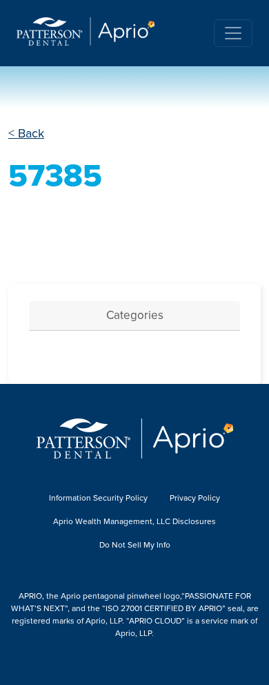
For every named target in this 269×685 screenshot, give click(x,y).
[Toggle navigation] (233, 33)
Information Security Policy (98, 498)
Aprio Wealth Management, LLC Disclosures (134, 521)
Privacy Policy (195, 498)
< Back (26, 133)
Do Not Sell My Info (134, 545)
